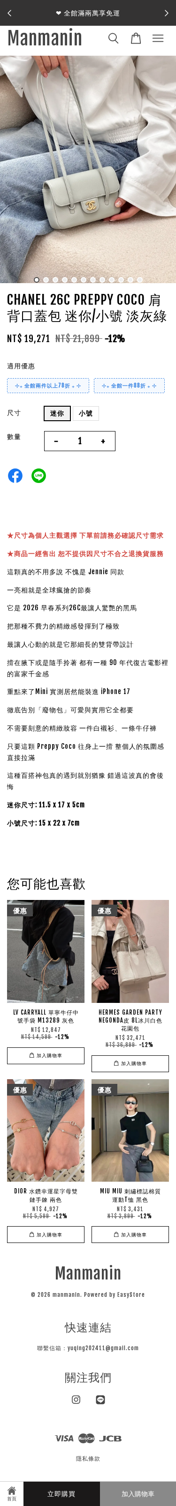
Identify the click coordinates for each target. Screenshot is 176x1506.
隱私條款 (88, 1458)
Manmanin (45, 39)
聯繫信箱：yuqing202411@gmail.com (88, 1348)
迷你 (57, 413)
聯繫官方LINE (90, 18)
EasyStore (131, 1294)
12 (140, 280)
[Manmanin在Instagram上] (76, 1404)
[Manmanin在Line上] (100, 1404)
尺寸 (14, 413)
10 (121, 280)
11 (130, 280)
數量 (14, 436)
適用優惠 (21, 366)
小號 (86, 413)
